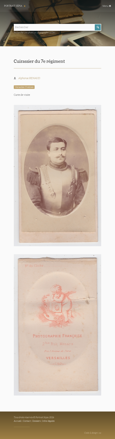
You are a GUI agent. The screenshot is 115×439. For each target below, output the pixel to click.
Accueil (17, 421)
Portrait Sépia (13, 6)
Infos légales (48, 421)
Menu (106, 5)
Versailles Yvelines (24, 87)
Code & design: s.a (92, 433)
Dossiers (36, 421)
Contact (27, 421)
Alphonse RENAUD (29, 78)
